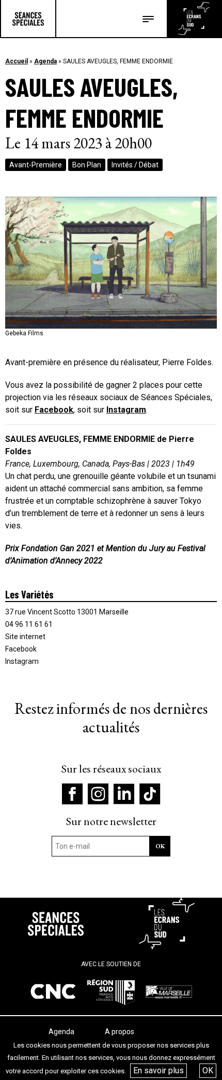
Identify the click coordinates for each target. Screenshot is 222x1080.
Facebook (54, 410)
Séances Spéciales (28, 18)
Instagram (126, 410)
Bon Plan (86, 165)
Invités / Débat (135, 165)
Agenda (45, 61)
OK (207, 1070)
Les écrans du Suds (194, 18)
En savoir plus (158, 1070)
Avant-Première (35, 165)
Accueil (16, 61)
